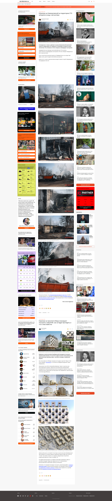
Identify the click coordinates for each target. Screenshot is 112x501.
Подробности (26, 29)
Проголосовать (26, 57)
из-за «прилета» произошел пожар (46, 299)
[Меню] (32, 1)
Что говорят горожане (27, 80)
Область (44, 1)
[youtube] (30, 495)
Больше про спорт (85, 393)
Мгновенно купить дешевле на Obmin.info (85, 207)
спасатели (44, 312)
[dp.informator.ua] (24, 1)
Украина (49, 1)
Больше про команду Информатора (85, 246)
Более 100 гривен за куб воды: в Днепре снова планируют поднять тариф (58, 6)
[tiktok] (27, 495)
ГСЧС (48, 312)
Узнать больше (26, 130)
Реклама (53, 1)
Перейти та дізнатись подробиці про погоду (26, 109)
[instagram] (20, 495)
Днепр (40, 1)
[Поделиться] (70, 19)
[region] (26, 107)
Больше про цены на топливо (26, 290)
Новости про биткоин (27, 317)
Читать (26, 343)
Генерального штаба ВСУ (28, 194)
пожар (40, 312)
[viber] (25, 495)
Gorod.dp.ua (48, 362)
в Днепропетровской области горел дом (58, 295)
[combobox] (32, 104)
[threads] (32, 495)
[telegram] (22, 495)
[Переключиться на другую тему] (91, 1)
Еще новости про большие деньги (26, 443)
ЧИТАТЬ (26, 412)
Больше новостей (85, 185)
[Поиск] (93, 1)
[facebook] (18, 495)
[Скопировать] (72, 19)
